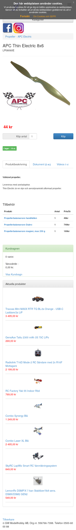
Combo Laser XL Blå (17, 440)
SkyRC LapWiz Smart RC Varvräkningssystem (31, 465)
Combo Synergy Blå (16, 415)
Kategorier (38, 19)
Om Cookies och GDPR (44, 16)
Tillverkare (8, 519)
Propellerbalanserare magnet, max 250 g (24, 231)
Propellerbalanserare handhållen (20, 218)
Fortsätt (25, 16)
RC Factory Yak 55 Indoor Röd (22, 391)
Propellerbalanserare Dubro (18, 224)
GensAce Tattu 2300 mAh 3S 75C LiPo (27, 337)
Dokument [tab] (42, 164)
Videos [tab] (62, 164)
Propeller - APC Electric (18, 36)
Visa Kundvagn (13, 274)
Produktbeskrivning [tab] (16, 164)
